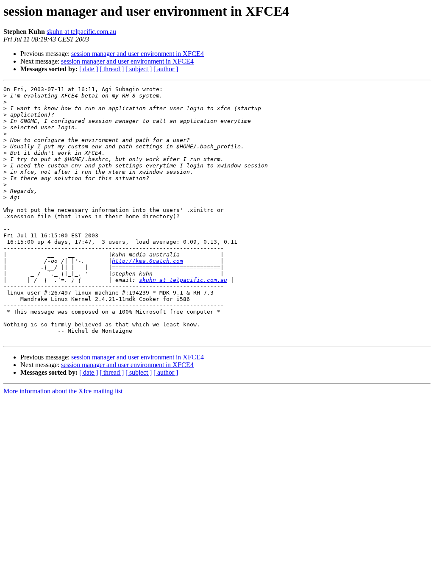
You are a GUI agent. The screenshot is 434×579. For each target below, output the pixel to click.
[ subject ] (138, 68)
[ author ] (165, 68)
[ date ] (88, 68)
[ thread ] (112, 68)
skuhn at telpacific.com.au (81, 31)
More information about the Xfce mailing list (62, 391)
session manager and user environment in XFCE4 (137, 53)
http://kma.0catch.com (147, 261)
